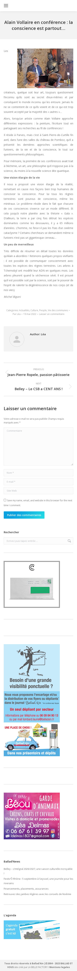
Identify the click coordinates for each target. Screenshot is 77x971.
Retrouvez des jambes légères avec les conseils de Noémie (37, 894)
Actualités (24, 310)
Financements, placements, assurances (26, 888)
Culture (34, 310)
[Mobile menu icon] (6, 5)
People (43, 310)
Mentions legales (59, 967)
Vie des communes (58, 310)
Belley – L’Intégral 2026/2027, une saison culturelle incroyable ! (38, 871)
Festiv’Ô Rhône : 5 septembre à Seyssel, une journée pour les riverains (38, 881)
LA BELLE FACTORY (38, 967)
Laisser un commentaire (51, 314)
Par (17, 314)
